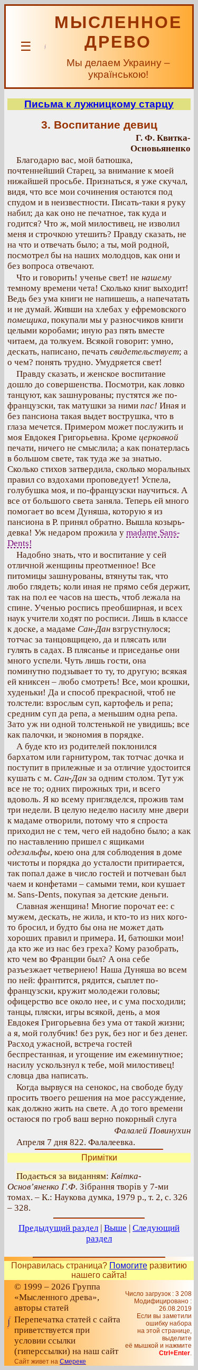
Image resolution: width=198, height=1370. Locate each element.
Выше (115, 1228)
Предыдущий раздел (58, 1228)
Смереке (73, 1361)
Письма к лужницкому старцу (99, 104)
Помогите (128, 1265)
